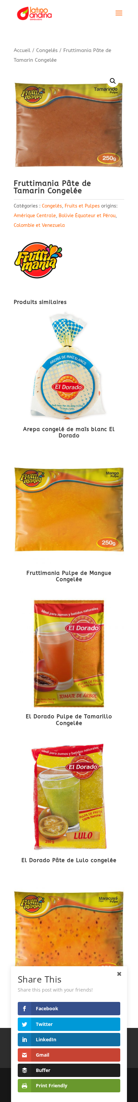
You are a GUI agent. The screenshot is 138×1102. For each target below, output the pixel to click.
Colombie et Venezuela (39, 225)
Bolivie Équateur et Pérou (87, 216)
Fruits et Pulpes (82, 206)
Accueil (22, 50)
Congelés (47, 50)
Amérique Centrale (35, 216)
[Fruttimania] (39, 262)
